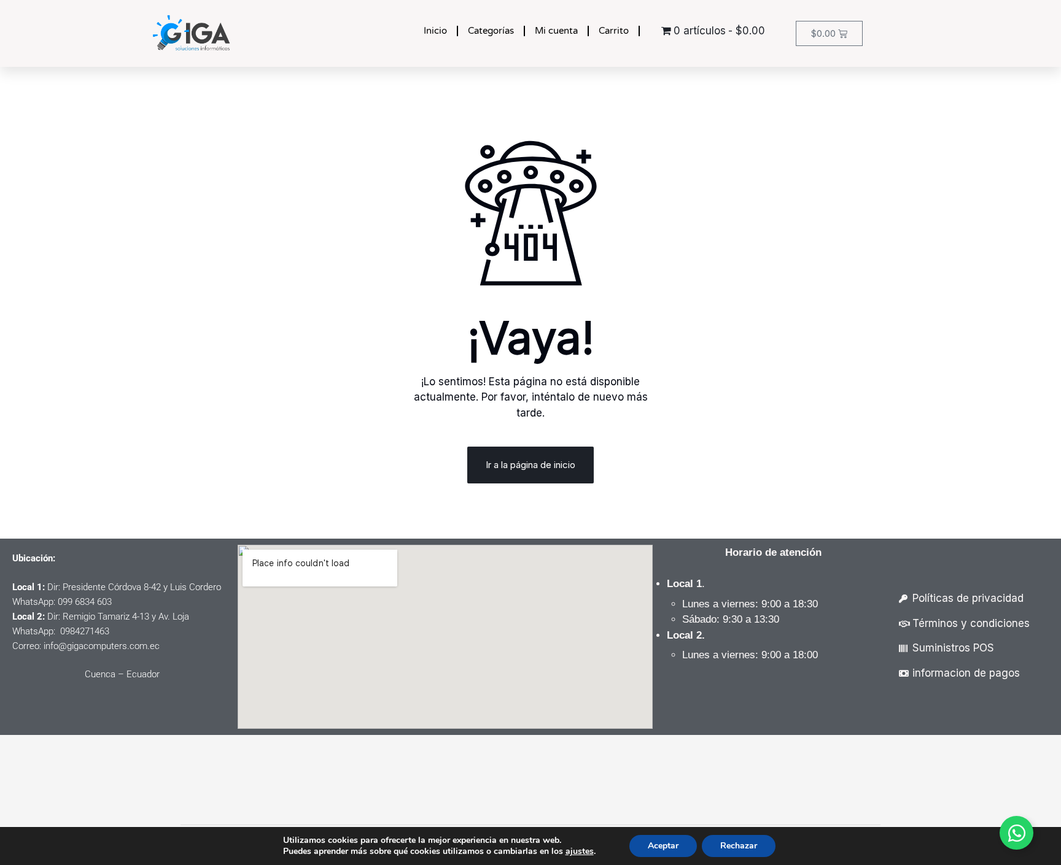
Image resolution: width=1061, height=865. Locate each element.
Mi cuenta (556, 30)
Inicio (435, 30)
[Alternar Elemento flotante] (1016, 833)
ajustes (579, 851)
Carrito (614, 30)
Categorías (491, 30)
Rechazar (738, 846)
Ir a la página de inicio (530, 465)
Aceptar (663, 846)
